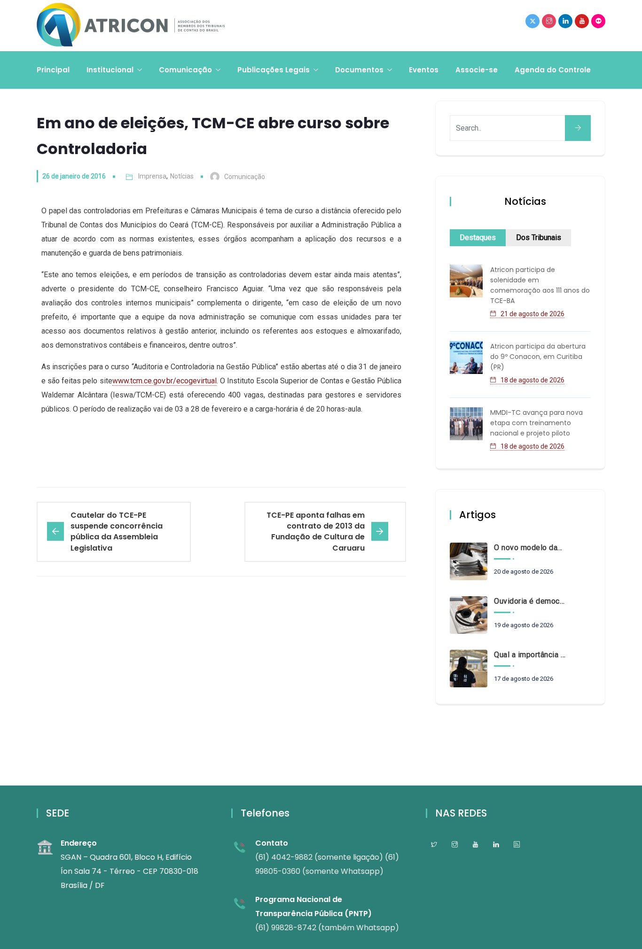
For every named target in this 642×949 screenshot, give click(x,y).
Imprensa (152, 176)
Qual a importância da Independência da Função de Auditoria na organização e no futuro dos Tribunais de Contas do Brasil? (529, 654)
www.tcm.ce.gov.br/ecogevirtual (164, 380)
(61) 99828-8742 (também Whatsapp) (327, 927)
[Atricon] (131, 25)
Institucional (109, 70)
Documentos (359, 70)
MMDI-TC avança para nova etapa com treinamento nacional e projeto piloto (536, 423)
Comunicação (185, 70)
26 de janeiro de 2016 (74, 176)
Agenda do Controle (553, 70)
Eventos (423, 70)
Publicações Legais (273, 70)
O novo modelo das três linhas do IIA (529, 547)
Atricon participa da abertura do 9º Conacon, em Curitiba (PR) (538, 357)
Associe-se (476, 70)
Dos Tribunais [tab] (538, 237)
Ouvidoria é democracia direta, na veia (529, 601)
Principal (53, 70)
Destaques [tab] (478, 237)
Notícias (182, 176)
